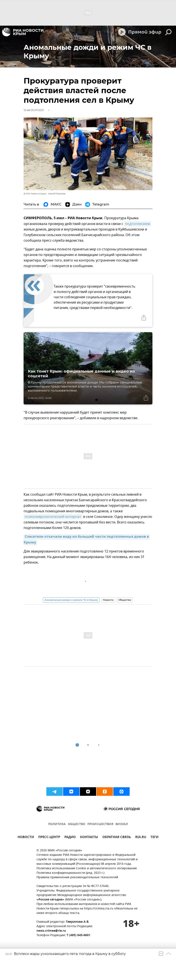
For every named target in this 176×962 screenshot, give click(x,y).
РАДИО (70, 837)
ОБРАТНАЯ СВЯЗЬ (116, 837)
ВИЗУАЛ (121, 824)
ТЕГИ (154, 837)
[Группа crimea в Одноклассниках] (105, 791)
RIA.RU (140, 837)
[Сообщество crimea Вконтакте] (71, 791)
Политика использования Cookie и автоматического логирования (86, 868)
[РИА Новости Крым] (23, 32)
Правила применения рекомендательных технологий (77, 877)
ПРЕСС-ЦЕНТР (49, 837)
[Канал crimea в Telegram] (54, 791)
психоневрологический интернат (53, 516)
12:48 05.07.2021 (34, 110)
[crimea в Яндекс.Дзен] (88, 791)
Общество (124, 599)
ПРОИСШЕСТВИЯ (100, 824)
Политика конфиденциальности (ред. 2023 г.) (70, 873)
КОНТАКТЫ (89, 837)
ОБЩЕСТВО (76, 824)
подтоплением (137, 223)
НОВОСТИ (26, 837)
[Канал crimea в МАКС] (121, 791)
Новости (108, 599)
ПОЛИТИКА (57, 824)
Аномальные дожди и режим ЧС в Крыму (71, 599)
